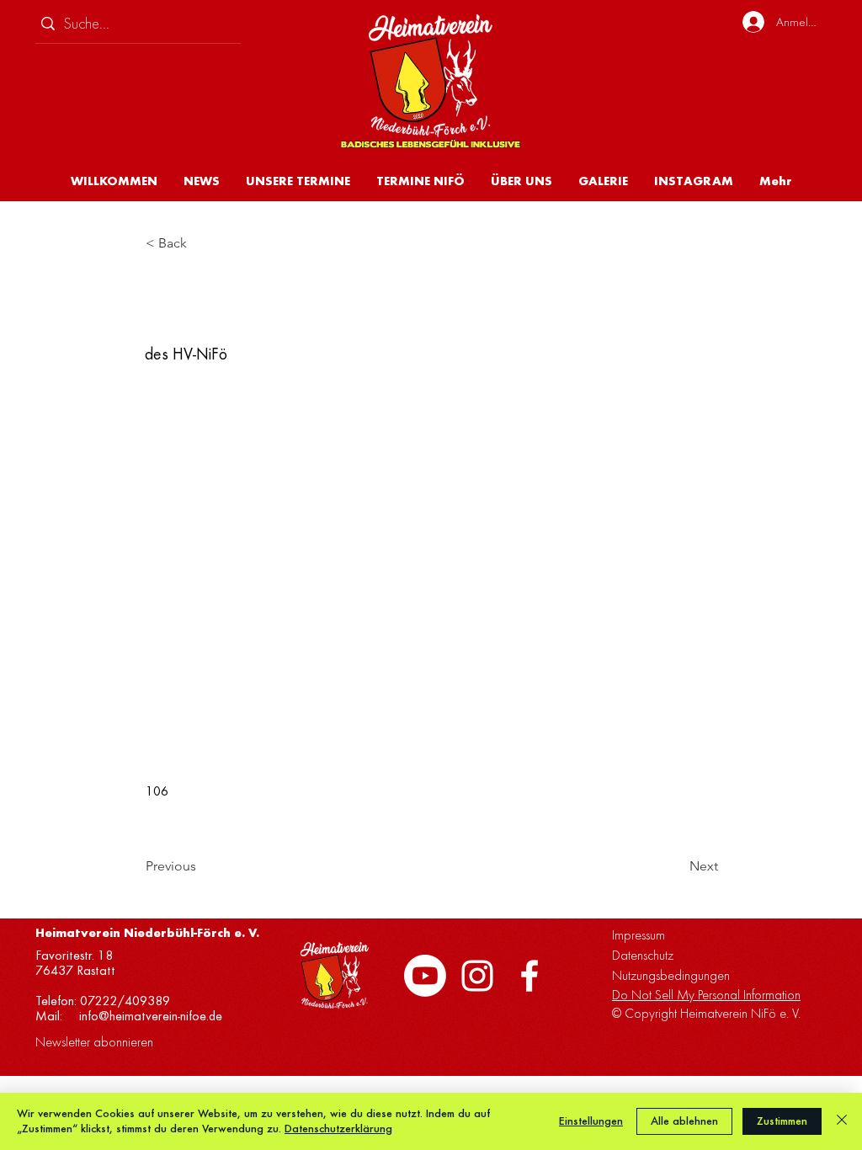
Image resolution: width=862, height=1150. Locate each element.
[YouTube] (425, 976)
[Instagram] (477, 976)
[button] (521, 181)
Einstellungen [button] (591, 1121)
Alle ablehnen (684, 1121)
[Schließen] (842, 1121)
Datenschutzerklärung (338, 1128)
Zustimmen (782, 1121)
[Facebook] (529, 976)
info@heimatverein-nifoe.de (150, 1016)
